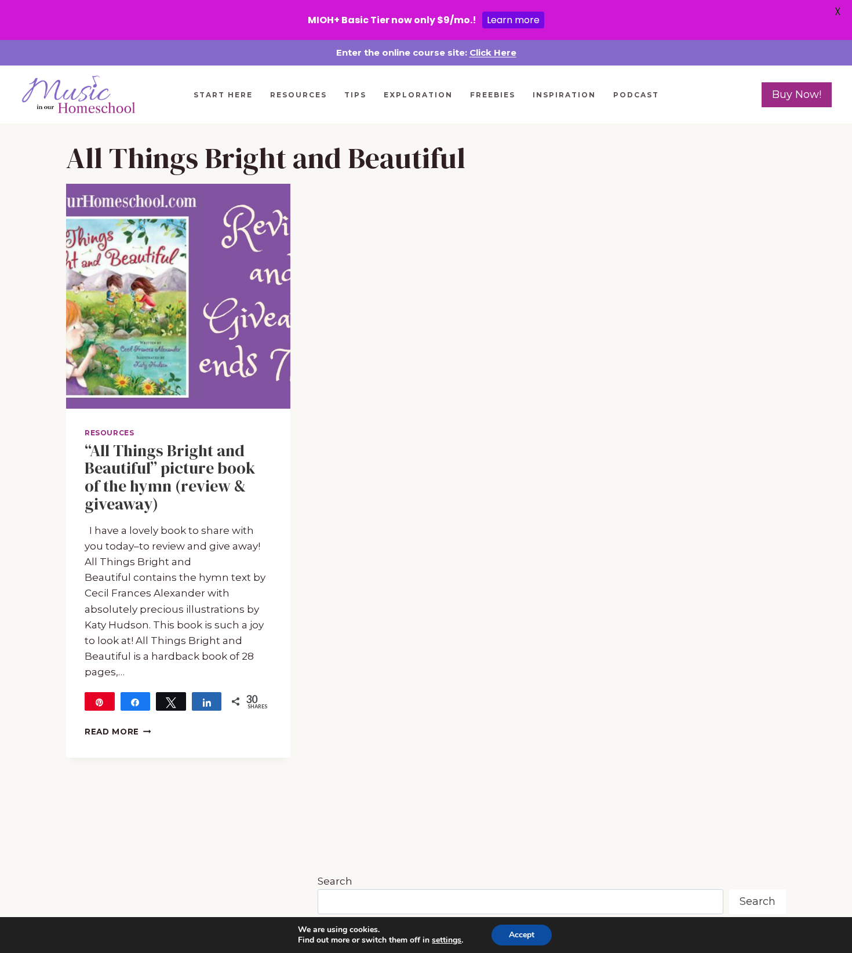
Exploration (418, 94)
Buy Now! (796, 94)
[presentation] (178, 296)
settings (446, 940)
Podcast (636, 94)
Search (335, 881)
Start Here (223, 94)
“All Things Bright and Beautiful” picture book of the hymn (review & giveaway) (170, 477)
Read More (118, 731)
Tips (355, 94)
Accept (521, 934)
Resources (298, 94)
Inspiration (564, 94)
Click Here (492, 52)
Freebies (492, 94)
